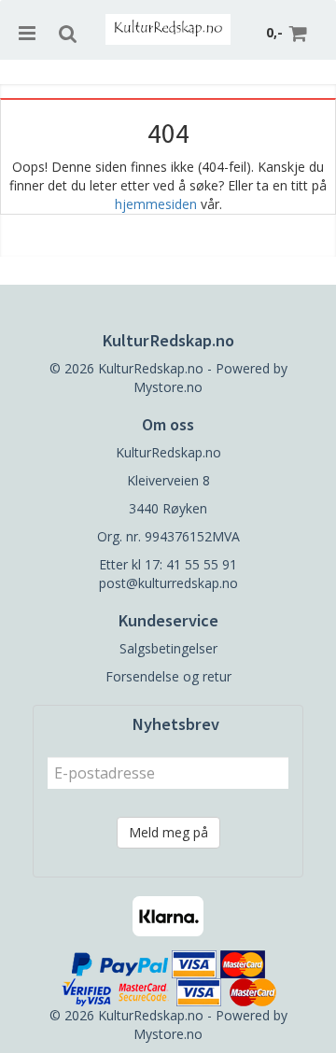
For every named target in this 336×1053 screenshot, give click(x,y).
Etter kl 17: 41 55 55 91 (168, 564)
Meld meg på (168, 832)
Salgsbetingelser (168, 648)
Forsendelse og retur (168, 676)
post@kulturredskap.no (168, 583)
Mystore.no (168, 387)
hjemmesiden (156, 204)
